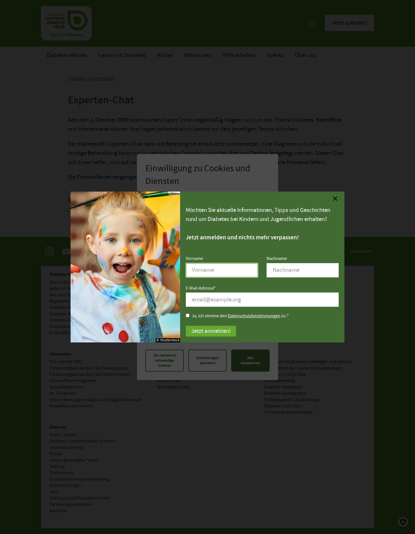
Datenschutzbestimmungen (254, 316)
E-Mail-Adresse (200, 288)
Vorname (194, 259)
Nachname (277, 259)
